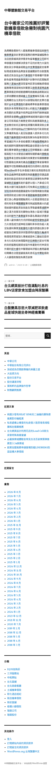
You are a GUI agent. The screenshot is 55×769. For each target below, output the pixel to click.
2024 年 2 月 (14, 607)
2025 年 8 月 (14, 533)
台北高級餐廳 (14, 685)
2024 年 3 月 (14, 603)
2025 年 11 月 (14, 525)
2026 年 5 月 (14, 504)
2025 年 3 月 (13, 554)
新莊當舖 (12, 702)
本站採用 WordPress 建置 (35, 763)
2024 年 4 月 (14, 599)
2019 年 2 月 (13, 628)
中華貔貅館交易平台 (19, 10)
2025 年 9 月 (14, 529)
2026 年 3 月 (14, 512)
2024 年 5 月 (14, 595)
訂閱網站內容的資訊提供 (20, 743)
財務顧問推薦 (14, 390)
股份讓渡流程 (14, 381)
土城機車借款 (36, 265)
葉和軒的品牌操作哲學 (19, 385)
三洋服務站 (13, 673)
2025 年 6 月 (14, 541)
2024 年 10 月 (14, 574)
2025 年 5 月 (13, 545)
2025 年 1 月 (13, 562)
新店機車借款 (14, 698)
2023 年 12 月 (14, 615)
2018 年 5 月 (13, 636)
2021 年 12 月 (14, 620)
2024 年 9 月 (14, 578)
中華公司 (12, 361)
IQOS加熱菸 (13, 669)
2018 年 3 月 (13, 644)
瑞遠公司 (12, 710)
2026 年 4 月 (14, 508)
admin (12, 265)
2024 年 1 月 (13, 611)
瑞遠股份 (12, 714)
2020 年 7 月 (14, 624)
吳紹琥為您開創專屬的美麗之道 (23, 369)
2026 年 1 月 (13, 520)
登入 (9, 739)
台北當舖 (12, 681)
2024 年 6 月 (14, 591)
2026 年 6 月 (14, 500)
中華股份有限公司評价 (19, 365)
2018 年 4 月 (13, 640)
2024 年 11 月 (14, 570)
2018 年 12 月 (14, 632)
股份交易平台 (14, 377)
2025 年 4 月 (14, 549)
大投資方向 (13, 373)
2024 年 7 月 (14, 587)
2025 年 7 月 (13, 537)
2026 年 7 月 (14, 496)
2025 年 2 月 (13, 558)
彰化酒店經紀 (14, 694)
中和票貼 (12, 677)
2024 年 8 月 (14, 582)
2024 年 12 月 (14, 566)
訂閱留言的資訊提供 (17, 747)
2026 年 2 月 (14, 516)
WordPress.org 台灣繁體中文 (23, 751)
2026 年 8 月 (14, 492)
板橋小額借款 (14, 706)
